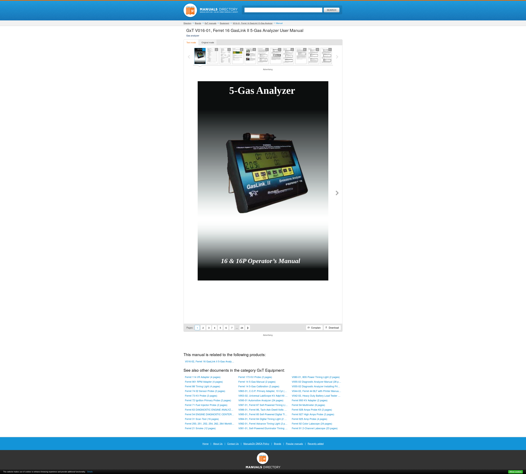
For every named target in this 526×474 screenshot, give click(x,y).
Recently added (316, 443)
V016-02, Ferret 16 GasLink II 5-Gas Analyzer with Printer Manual (210, 361)
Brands (277, 443)
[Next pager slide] (337, 57)
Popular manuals (294, 443)
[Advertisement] (263, 74)
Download (333, 327)
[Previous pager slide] (188, 57)
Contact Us (233, 443)
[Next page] (337, 193)
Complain (315, 327)
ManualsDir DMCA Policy (256, 443)
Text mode (191, 42)
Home (205, 443)
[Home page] (190, 10)
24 (242, 327)
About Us (218, 443)
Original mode (207, 42)
